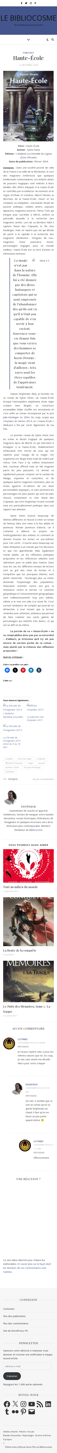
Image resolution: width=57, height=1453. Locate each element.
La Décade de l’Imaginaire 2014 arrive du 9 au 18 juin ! (11, 742)
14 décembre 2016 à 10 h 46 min (31, 1043)
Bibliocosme (35, 829)
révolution (9, 771)
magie (30, 763)
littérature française (14, 763)
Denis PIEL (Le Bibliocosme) (39, 1447)
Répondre (23, 1046)
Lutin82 (23, 1039)
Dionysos (13, 778)
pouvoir (41, 763)
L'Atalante (40, 758)
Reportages (28, 1435)
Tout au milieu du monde (20, 887)
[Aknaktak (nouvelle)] (13, 709)
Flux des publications (14, 1316)
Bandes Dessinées (12, 1435)
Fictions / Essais (26, 1431)
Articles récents (10, 1431)
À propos (7, 1439)
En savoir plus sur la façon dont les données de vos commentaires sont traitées (27, 1267)
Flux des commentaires (15, 1323)
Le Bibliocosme (28, 17)
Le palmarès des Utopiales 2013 (35, 718)
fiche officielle (28, 157)
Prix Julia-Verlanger (32, 767)
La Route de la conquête (19, 950)
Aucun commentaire (43, 779)
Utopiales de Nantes (14, 421)
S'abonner (12, 1376)
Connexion (8, 1308)
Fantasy (28, 52)
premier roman (12, 767)
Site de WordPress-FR (15, 1330)
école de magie (25, 758)
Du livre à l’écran (43, 1435)
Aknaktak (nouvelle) (13, 716)
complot (9, 758)
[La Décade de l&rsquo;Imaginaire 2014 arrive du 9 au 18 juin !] (13, 730)
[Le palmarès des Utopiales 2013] (37, 709)
